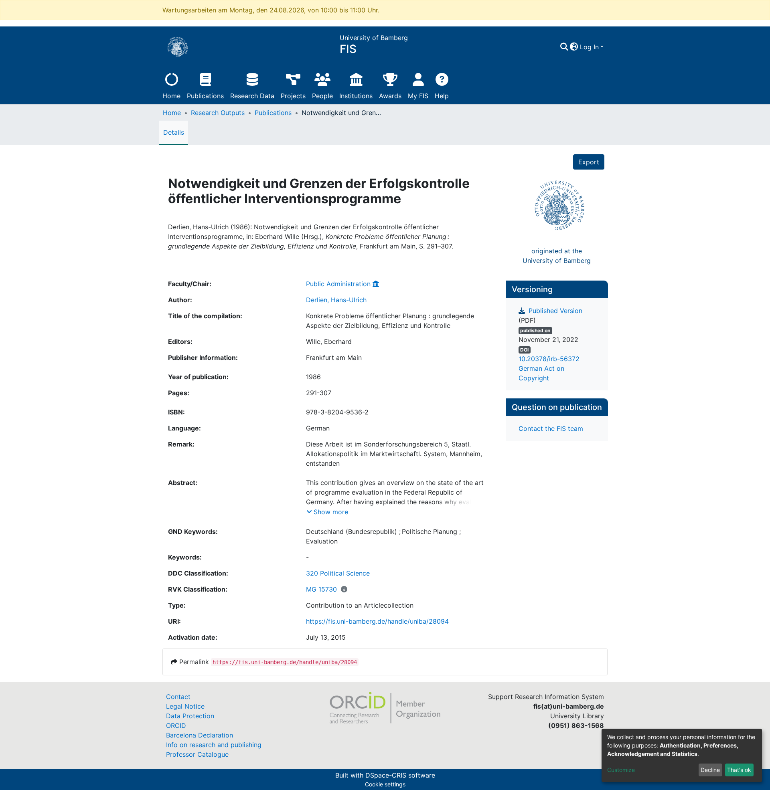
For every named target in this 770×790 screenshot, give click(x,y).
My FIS (418, 96)
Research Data (252, 96)
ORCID (176, 725)
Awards (390, 96)
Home (171, 96)
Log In (589, 47)
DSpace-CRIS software (400, 775)
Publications (205, 96)
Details (173, 132)
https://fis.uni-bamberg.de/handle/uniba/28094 (377, 621)
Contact (178, 697)
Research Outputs (218, 113)
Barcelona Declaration (199, 735)
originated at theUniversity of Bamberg (557, 256)
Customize (621, 769)
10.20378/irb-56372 (549, 359)
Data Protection (190, 716)
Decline (710, 769)
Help (442, 96)
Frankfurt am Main (334, 358)
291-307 (318, 393)
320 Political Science (338, 573)
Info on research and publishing (213, 745)
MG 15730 (321, 589)
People (322, 96)
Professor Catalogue (197, 754)
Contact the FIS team (551, 428)
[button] (574, 47)
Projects (293, 96)
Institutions (356, 96)
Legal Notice (185, 706)
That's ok (739, 769)
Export (588, 162)
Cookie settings (385, 784)
